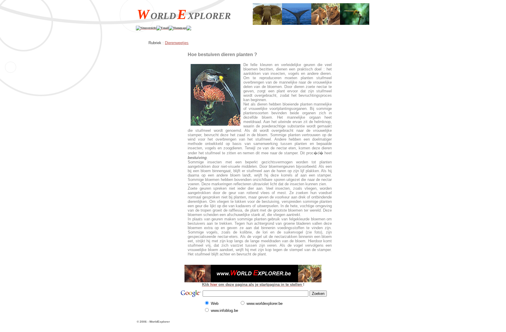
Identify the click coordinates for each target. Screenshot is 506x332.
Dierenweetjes (177, 43)
